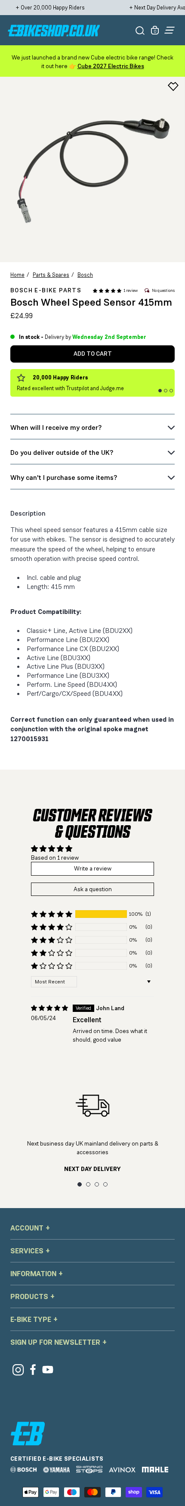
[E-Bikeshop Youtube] (48, 1369)
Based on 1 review (55, 857)
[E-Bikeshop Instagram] (17, 1369)
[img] (49, 1008)
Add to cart (93, 353)
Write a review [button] (92, 868)
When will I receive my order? (56, 427)
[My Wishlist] (173, 86)
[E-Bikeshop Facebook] (32, 1369)
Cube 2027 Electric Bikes (110, 66)
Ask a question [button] (93, 889)
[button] (107, 291)
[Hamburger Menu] (169, 30)
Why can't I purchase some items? (63, 477)
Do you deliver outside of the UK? (61, 452)
